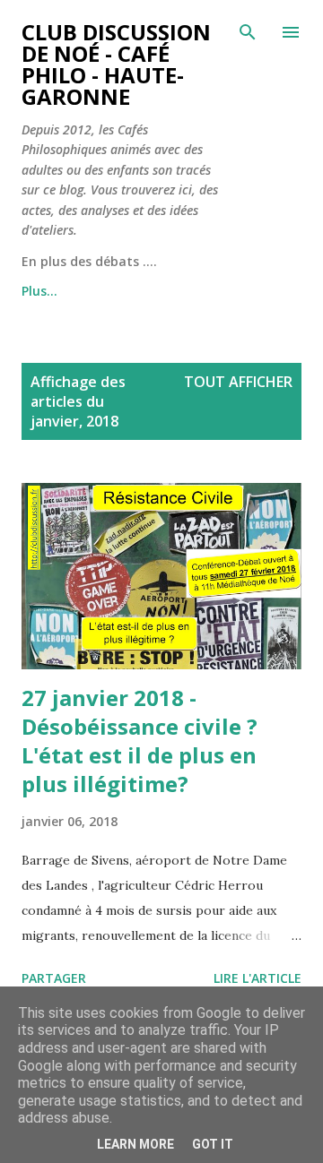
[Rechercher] (247, 32)
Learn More (135, 1144)
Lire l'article (257, 977)
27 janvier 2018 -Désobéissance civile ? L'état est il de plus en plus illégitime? (140, 740)
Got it (212, 1144)
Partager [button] (54, 977)
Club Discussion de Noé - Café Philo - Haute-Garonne (116, 64)
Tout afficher (238, 382)
